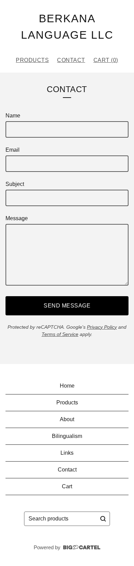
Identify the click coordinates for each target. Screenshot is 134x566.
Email (12, 150)
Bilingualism (67, 436)
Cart (67, 486)
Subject (14, 184)
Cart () (105, 60)
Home (67, 386)
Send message (67, 306)
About (67, 419)
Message (16, 218)
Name (12, 115)
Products (32, 60)
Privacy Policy (102, 327)
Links (67, 453)
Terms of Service (60, 334)
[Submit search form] (103, 519)
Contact (71, 60)
